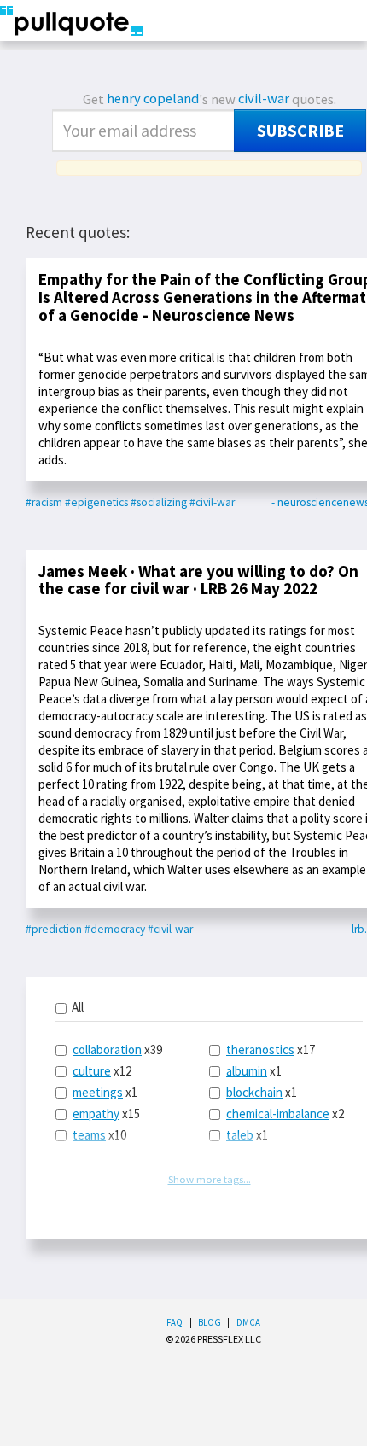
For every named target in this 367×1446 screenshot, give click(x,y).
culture (92, 1071)
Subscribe (300, 130)
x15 (106, 1113)
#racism (44, 502)
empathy (96, 1113)
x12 (102, 1071)
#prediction (54, 929)
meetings (98, 1092)
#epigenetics (96, 502)
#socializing (159, 502)
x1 (105, 1092)
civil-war (263, 99)
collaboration (107, 1049)
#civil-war (212, 502)
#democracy (114, 929)
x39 (117, 1049)
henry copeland (153, 99)
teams (89, 1135)
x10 (99, 1135)
